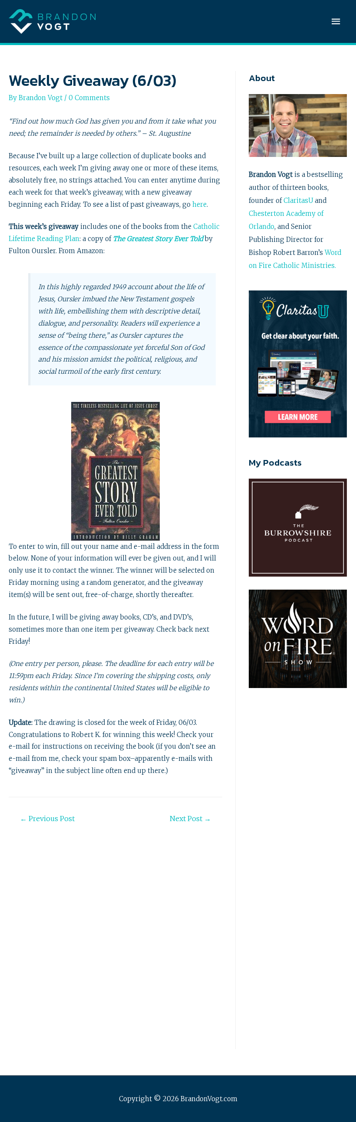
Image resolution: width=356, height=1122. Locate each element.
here (199, 204)
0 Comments (89, 98)
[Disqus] (115, 936)
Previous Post (47, 818)
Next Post (190, 818)
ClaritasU (298, 200)
